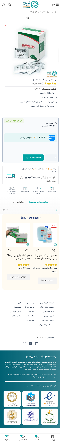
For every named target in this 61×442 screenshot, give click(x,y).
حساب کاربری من (15, 312)
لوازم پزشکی (45, 12)
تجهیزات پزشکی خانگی (47, 307)
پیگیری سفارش (16, 316)
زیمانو (54, 12)
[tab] (38, 202)
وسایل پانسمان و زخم (47, 320)
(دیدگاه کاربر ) (37, 83)
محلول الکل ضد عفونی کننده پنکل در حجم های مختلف (44, 257)
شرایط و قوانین (29, 316)
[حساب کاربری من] (4, 5)
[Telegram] (30, 343)
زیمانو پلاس (30, 303)
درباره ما (18, 303)
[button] (18, 277)
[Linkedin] (36, 343)
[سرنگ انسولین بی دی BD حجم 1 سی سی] (18, 234)
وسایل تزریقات (34, 12)
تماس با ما (17, 307)
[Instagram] (24, 343)
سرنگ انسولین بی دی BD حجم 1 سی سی (18, 257)
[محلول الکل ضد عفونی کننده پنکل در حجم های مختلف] (45, 234)
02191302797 (41, 337)
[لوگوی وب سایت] (30, 4)
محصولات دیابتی (48, 312)
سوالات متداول (29, 307)
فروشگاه (31, 312)
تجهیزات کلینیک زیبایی (47, 303)
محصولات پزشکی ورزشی (46, 325)
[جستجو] (10, 5)
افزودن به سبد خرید (33, 157)
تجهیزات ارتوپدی (49, 316)
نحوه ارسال (31, 320)
